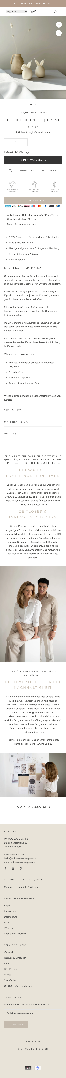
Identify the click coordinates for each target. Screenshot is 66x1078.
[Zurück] (24, 104)
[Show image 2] (35, 104)
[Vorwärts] (41, 104)
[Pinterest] (21, 868)
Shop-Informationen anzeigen (21, 224)
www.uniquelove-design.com (19, 862)
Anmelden (16, 1024)
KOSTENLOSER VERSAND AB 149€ (33, 3)
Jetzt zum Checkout (33, 200)
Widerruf (9, 928)
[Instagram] (13, 868)
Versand (8, 952)
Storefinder (10, 980)
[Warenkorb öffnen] (61, 11)
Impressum (10, 911)
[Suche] (55, 11)
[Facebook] (5, 868)
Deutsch (31, 1041)
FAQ (6, 963)
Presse (7, 974)
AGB (6, 922)
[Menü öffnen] (4, 11)
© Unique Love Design (33, 1049)
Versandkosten (42, 132)
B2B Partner (10, 969)
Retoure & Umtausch (15, 957)
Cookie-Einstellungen (15, 933)
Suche (7, 905)
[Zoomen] (59, 25)
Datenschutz (10, 917)
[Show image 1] (31, 104)
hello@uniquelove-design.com (20, 858)
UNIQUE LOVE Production (18, 986)
